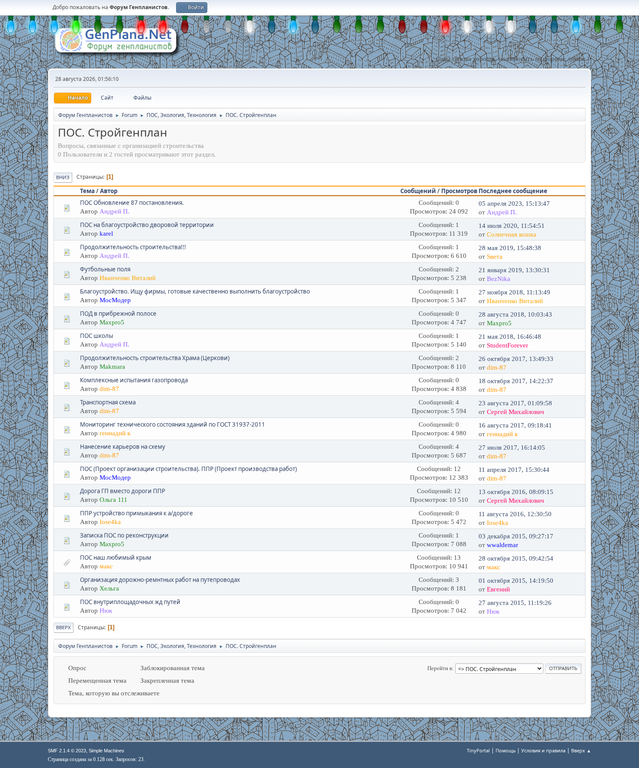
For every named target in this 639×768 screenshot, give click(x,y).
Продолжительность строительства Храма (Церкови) (155, 358)
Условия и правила (543, 750)
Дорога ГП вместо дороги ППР (122, 491)
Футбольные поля (105, 269)
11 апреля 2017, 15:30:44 (514, 469)
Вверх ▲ (581, 750)
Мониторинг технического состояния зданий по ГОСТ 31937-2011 (172, 424)
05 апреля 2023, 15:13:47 (514, 203)
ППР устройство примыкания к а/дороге (136, 513)
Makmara (112, 366)
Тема (87, 191)
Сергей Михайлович (515, 411)
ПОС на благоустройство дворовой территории (147, 225)
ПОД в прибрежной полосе (118, 313)
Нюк (106, 610)
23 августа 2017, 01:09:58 (515, 403)
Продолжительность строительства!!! (133, 247)
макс (106, 566)
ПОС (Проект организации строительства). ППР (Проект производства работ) (188, 469)
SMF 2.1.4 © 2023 (67, 750)
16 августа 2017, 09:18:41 (515, 425)
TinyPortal (478, 750)
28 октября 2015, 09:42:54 (516, 558)
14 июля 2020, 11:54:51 (512, 225)
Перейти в (439, 668)
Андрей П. (115, 211)
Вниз (63, 177)
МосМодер (115, 300)
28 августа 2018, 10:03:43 (515, 314)
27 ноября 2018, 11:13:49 (514, 292)
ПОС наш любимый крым (115, 557)
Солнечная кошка (511, 234)
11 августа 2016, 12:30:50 (515, 514)
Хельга (109, 588)
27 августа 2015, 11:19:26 (515, 602)
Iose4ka (110, 521)
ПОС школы (96, 336)
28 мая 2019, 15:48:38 (510, 247)
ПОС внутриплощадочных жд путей (130, 602)
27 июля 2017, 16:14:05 (512, 447)
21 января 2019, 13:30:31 (514, 270)
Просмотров (459, 191)
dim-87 (496, 367)
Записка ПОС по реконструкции (124, 535)
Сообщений (418, 191)
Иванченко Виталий (128, 277)
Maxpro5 (112, 322)
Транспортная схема (108, 402)
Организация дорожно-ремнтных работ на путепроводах (160, 580)
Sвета (495, 256)
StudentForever (507, 345)
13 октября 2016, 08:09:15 (516, 491)
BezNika (498, 278)
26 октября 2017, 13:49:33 (516, 358)
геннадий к (115, 433)
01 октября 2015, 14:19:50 (516, 580)
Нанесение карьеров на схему (122, 447)
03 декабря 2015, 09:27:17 (516, 536)
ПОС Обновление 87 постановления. (132, 203)
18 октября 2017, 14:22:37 (516, 380)
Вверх (63, 627)
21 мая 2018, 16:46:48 (510, 336)
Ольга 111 (113, 499)
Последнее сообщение (513, 191)
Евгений (498, 589)
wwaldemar (502, 544)
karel (106, 233)
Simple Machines (106, 750)
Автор (108, 191)
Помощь (506, 750)
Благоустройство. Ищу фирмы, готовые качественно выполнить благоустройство (195, 291)
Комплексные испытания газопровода (134, 380)
